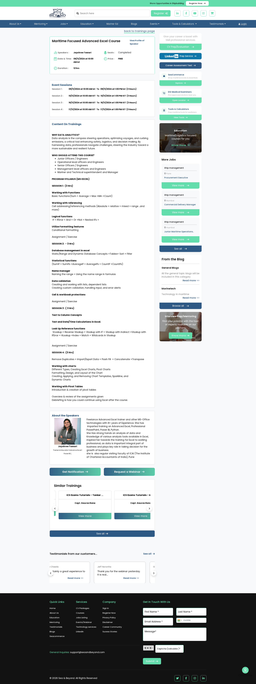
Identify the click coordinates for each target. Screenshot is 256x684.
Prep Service (186, 56)
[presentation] (55, 508)
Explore (179, 83)
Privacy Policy (109, 617)
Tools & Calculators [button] (183, 23)
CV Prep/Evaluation (178, 46)
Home (53, 608)
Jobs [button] (63, 23)
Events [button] (153, 23)
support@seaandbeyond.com (87, 652)
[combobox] (179, 620)
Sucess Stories (110, 631)
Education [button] (86, 23)
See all (100, 533)
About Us (54, 612)
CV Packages (82, 608)
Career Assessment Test (178, 65)
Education (54, 617)
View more (60, 516)
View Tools (179, 117)
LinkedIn (80, 631)
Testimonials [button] (216, 23)
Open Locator (179, 100)
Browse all (178, 305)
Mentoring (55, 622)
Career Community (112, 626)
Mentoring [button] (40, 23)
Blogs (134, 23)
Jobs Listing (81, 617)
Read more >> (104, 578)
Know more (179, 145)
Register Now (196, 3)
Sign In (106, 608)
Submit (150, 661)
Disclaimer (108, 622)
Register (159, 13)
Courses (80, 612)
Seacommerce (57, 636)
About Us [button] (14, 23)
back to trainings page (139, 31)
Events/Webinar (84, 622)
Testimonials (56, 626)
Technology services (86, 626)
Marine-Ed (112, 23)
